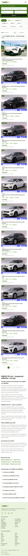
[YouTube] (11, 513)
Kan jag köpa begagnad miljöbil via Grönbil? (13, 486)
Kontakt (16, 526)
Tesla (16, 540)
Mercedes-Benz (4, 543)
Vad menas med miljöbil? (8, 472)
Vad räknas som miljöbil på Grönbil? (11, 475)
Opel (16, 534)
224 (17, 367)
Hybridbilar (5, 23)
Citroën (2, 536)
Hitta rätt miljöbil (5, 464)
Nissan (16, 533)
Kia (1, 542)
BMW (2, 534)
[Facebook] (2, 513)
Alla (4, 20)
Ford (2, 537)
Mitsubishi (3, 545)
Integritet (10, 550)
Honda (2, 539)
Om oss (16, 524)
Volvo (16, 545)
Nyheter (16, 523)
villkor (14, 550)
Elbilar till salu (17, 459)
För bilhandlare (18, 519)
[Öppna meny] (25, 2)
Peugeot (16, 536)
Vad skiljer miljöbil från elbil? (9, 494)
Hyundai (2, 540)
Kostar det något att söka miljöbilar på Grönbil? (14, 497)
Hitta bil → (14, 15)
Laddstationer (4, 524)
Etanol (19, 23)
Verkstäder (3, 526)
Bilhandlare (3, 527)
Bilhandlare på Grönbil (15, 464)
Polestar (16, 537)
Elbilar (10, 20)
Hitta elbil (3, 519)
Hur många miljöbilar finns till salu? (11, 483)
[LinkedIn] (8, 513)
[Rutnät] (15, 33)
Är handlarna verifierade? (9, 490)
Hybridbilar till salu (16, 461)
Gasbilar (12, 23)
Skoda (16, 539)
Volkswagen (17, 543)
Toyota (16, 542)
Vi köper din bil (18, 520)
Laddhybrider (18, 20)
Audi (2, 533)
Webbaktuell (7, 554)
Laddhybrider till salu (6, 461)
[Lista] (17, 33)
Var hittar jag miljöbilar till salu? (10, 479)
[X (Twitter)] (5, 513)
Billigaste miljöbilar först (7, 459)
